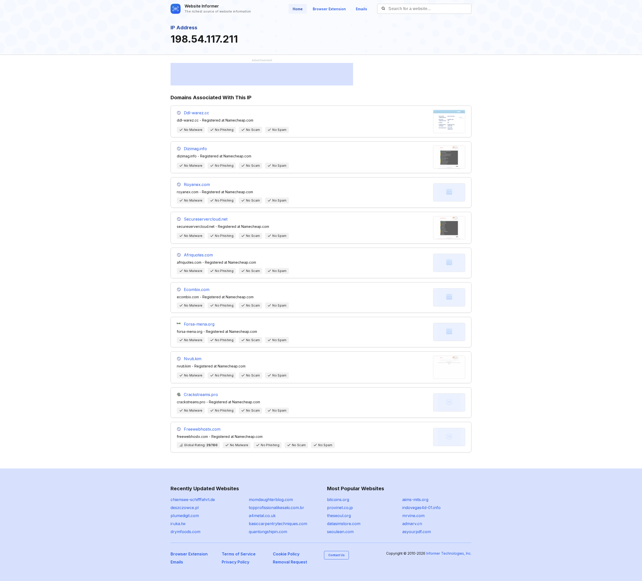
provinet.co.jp (340, 507)
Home (298, 9)
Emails (361, 9)
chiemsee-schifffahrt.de (193, 499)
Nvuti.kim (192, 358)
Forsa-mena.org (199, 324)
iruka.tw (178, 523)
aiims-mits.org (415, 499)
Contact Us (336, 555)
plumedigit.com (185, 515)
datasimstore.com (343, 523)
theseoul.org (339, 515)
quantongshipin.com (268, 531)
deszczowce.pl (185, 507)
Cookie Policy (286, 553)
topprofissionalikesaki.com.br (276, 507)
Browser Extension (329, 9)
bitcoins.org (338, 499)
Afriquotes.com (198, 254)
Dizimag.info (195, 148)
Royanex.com (197, 184)
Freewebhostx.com (202, 429)
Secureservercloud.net (205, 219)
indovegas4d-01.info (421, 507)
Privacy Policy (235, 561)
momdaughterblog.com (271, 499)
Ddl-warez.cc (196, 112)
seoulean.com (340, 531)
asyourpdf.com (416, 531)
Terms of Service (239, 553)
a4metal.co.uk (262, 515)
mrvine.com (413, 515)
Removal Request (290, 561)
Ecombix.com (196, 289)
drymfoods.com (185, 531)
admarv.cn (412, 523)
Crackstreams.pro (201, 394)
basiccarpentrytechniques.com (278, 523)
